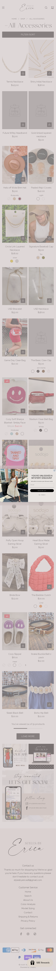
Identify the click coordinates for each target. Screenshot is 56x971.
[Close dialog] (54, 470)
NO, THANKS (42, 494)
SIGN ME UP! (42, 490)
